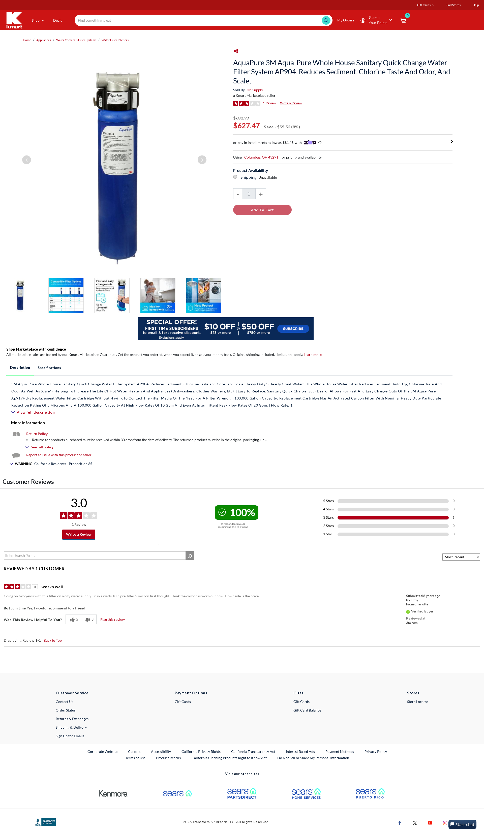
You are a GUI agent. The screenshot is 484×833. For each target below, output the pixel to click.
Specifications (49, 367)
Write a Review (291, 103)
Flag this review (112, 619)
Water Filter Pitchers (115, 40)
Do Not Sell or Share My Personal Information (313, 758)
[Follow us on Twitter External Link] (415, 822)
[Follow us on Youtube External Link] (430, 822)
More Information (28, 422)
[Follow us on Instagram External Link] (445, 822)
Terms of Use (135, 758)
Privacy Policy (376, 751)
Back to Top (53, 640)
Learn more (313, 354)
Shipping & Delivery (71, 727)
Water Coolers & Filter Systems (76, 40)
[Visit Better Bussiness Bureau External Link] (45, 821)
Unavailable (268, 177)
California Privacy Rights (201, 751)
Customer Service (72, 693)
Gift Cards (183, 701)
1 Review (269, 103)
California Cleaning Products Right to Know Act (229, 758)
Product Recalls (168, 757)
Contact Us (64, 701)
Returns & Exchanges (72, 719)
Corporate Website (102, 751)
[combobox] (204, 20)
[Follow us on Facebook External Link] (400, 822)
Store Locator (417, 701)
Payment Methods (339, 751)
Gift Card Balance (307, 710)
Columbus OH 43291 (261, 157)
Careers (134, 751)
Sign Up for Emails (70, 736)
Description (20, 367)
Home (27, 40)
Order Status (66, 710)
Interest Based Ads (300, 751)
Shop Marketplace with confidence (36, 349)
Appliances (43, 40)
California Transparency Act (253, 751)
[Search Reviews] (190, 555)
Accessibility (161, 751)
